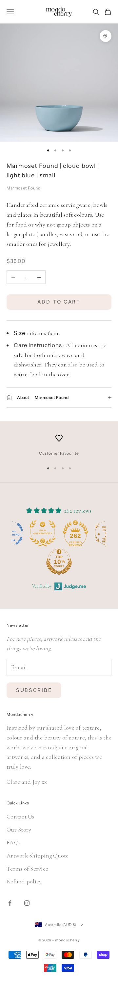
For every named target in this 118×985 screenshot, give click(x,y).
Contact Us (20, 816)
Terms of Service (27, 868)
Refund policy (24, 881)
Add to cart (59, 302)
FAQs (14, 842)
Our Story (19, 829)
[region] (59, 445)
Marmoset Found (23, 188)
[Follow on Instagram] (27, 903)
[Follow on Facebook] (10, 903)
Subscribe (34, 690)
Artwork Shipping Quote (38, 855)
